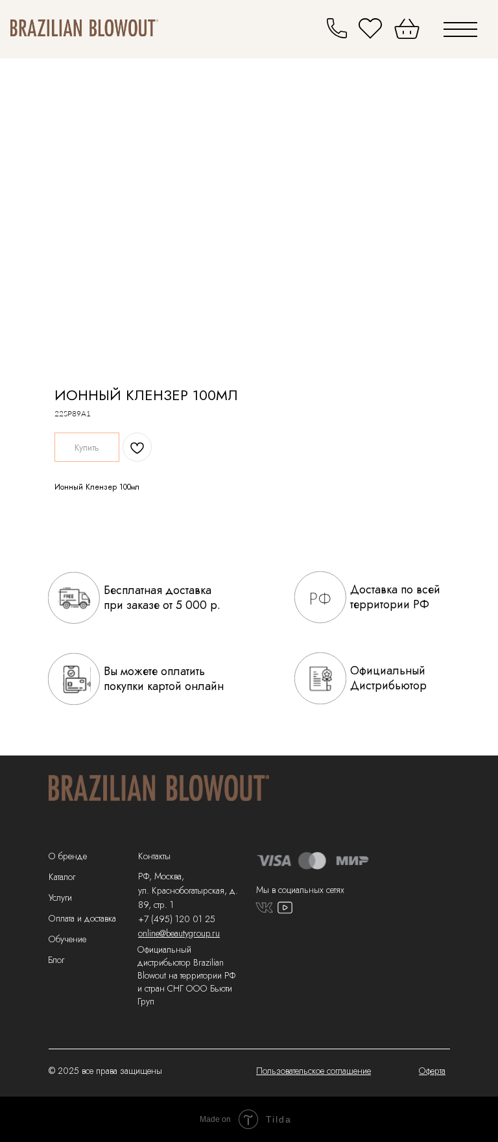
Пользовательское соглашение (313, 1070)
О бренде (68, 856)
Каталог (62, 876)
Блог (56, 959)
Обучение (67, 939)
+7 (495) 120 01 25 (176, 918)
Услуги (60, 897)
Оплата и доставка (82, 918)
